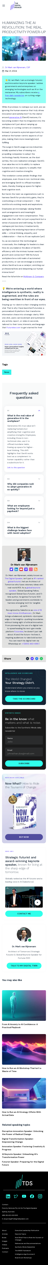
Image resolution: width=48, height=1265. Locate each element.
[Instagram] (31, 569)
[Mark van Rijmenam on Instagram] (40, 1196)
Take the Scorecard (24, 698)
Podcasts (5, 1248)
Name (10, 738)
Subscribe (24, 763)
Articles (5, 1234)
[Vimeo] (26, 569)
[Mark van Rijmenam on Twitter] (16, 1196)
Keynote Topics (20, 1234)
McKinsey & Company (33, 276)
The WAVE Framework (23, 1251)
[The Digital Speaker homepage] (16, 5)
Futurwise (18, 631)
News (6, 372)
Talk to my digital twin (24, 965)
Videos (4, 1245)
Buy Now (24, 837)
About (4, 1230)
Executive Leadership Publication (27, 1230)
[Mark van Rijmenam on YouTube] (24, 1196)
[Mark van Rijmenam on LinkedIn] (8, 1196)
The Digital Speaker (14, 578)
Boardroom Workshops (23, 1258)
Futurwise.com (13, 327)
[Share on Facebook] (36, 658)
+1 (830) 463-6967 (30, 643)
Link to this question (16, 467)
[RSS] (35, 569)
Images (4, 1241)
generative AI (15, 117)
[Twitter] (11, 569)
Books (4, 1238)
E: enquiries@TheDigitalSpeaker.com (15, 1219)
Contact (5, 1252)
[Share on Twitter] (32, 658)
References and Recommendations (28, 1243)
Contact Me (24, 913)
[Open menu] (3, 5)
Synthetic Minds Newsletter (25, 1247)
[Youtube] (21, 569)
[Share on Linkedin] (27, 658)
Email (9, 750)
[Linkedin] (16, 569)
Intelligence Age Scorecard (25, 1254)
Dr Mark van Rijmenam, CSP (17, 67)
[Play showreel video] (24, 897)
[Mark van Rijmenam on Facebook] (32, 1196)
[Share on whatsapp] (41, 658)
